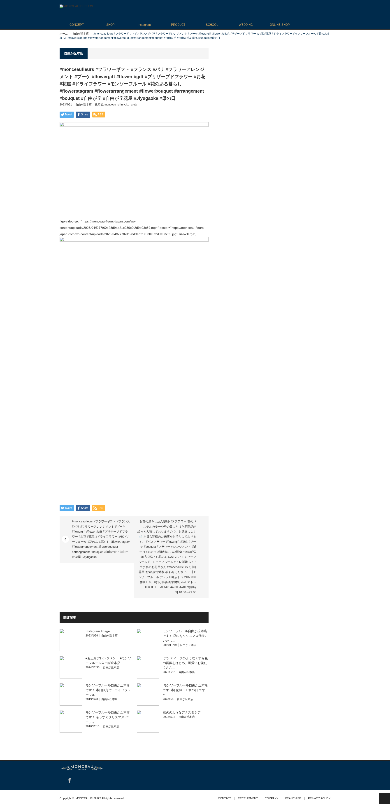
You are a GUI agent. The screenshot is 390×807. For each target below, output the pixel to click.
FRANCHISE (293, 798)
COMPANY (271, 798)
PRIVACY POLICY (319, 798)
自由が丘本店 (80, 33)
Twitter (62, 780)
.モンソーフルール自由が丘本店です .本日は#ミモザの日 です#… (185, 690)
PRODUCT (178, 24)
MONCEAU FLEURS (88, 798)
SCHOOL (212, 24)
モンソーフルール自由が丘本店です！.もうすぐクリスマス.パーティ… (108, 717)
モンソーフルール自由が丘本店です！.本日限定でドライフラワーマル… (108, 690)
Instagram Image (98, 631)
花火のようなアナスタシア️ (182, 712)
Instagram (144, 24)
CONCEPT (77, 24)
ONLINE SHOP (280, 24)
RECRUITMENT (248, 798)
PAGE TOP (384, 798)
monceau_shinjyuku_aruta (120, 104)
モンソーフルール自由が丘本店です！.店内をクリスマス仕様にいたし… (185, 635)
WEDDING (246, 24)
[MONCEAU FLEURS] (76, 6)
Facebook (69, 780)
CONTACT (224, 798)
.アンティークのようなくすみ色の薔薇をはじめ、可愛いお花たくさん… (185, 662)
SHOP (110, 24)
